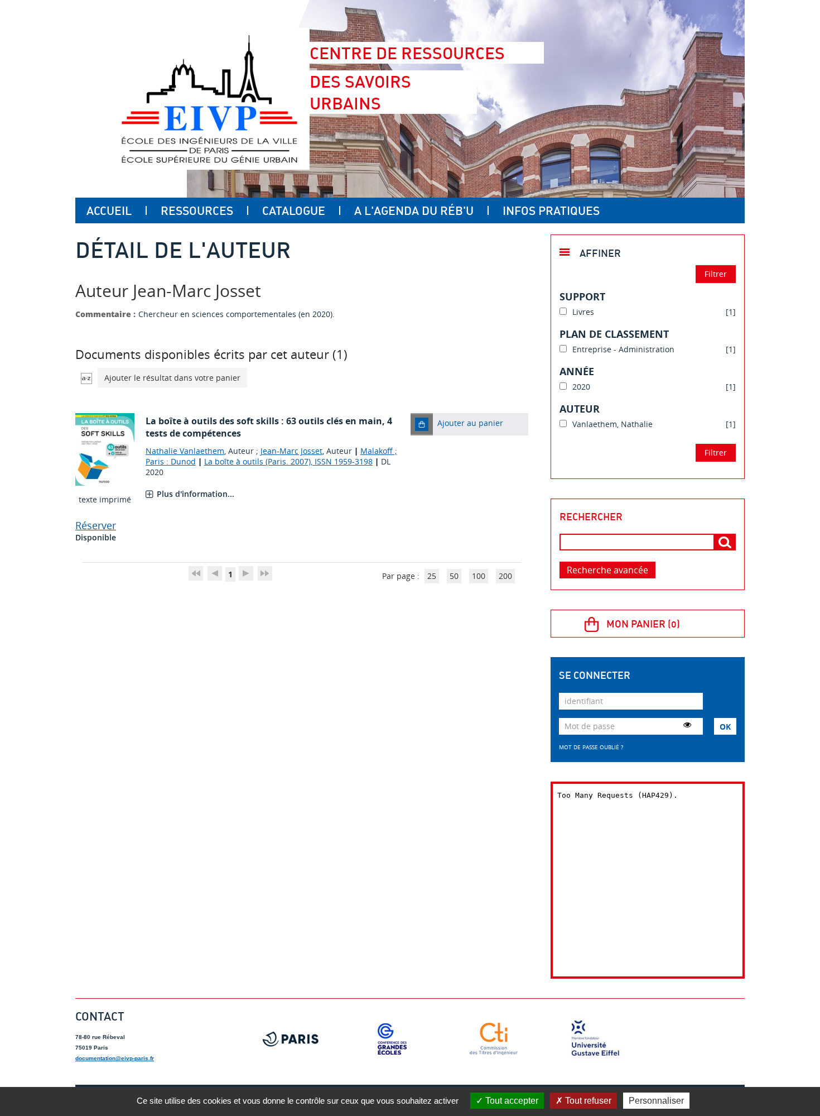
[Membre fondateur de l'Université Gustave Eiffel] (595, 1039)
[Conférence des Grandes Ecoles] (392, 1039)
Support (582, 296)
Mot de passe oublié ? (591, 747)
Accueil (109, 210)
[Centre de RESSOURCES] (209, 99)
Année (576, 371)
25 (431, 576)
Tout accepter (510, 1100)
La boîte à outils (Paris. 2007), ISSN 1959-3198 (288, 461)
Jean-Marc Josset (291, 451)
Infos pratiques (551, 210)
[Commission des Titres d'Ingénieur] (494, 1039)
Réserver (95, 525)
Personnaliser (656, 1100)
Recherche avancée (607, 570)
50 (454, 576)
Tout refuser (587, 1100)
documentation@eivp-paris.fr (114, 1058)
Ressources (197, 210)
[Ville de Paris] (291, 1039)
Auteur (579, 408)
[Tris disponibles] (86, 377)
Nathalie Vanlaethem (185, 451)
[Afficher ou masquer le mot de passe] (687, 725)
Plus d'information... (195, 493)
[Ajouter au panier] (422, 424)
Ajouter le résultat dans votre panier (172, 377)
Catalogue (293, 210)
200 (505, 576)
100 (478, 576)
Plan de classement (614, 334)
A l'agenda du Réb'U (414, 210)
